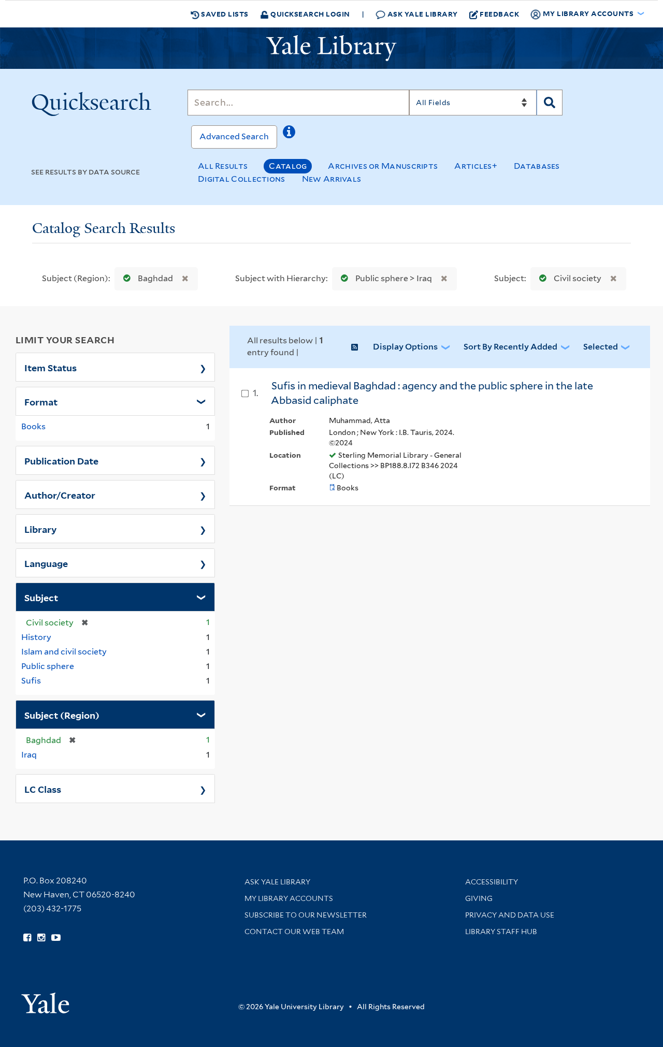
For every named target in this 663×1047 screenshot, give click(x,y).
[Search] (550, 102)
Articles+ (475, 166)
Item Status (50, 367)
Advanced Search (234, 136)
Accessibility (491, 882)
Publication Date (61, 460)
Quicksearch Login (309, 14)
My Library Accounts (288, 898)
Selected (600, 347)
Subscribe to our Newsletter (305, 915)
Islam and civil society (64, 652)
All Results (223, 166)
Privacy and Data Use (509, 915)
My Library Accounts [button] (588, 13)
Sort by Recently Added (510, 347)
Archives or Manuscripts (383, 166)
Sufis (31, 681)
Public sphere (47, 666)
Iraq (29, 755)
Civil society (577, 278)
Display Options (405, 347)
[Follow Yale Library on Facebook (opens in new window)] (27, 937)
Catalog (288, 166)
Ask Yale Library (421, 14)
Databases (537, 166)
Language (46, 563)
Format (40, 401)
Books (33, 426)
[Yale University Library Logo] (331, 48)
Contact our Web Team (294, 931)
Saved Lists (224, 14)
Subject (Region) (61, 714)
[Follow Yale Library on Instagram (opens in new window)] (41, 937)
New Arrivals (332, 179)
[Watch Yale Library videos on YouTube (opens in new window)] (56, 937)
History (36, 637)
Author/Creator (59, 494)
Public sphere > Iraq (394, 278)
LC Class (42, 788)
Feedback (499, 14)
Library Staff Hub (501, 931)
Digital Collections (241, 179)
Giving (479, 898)
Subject (41, 597)
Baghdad (155, 278)
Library (40, 528)
